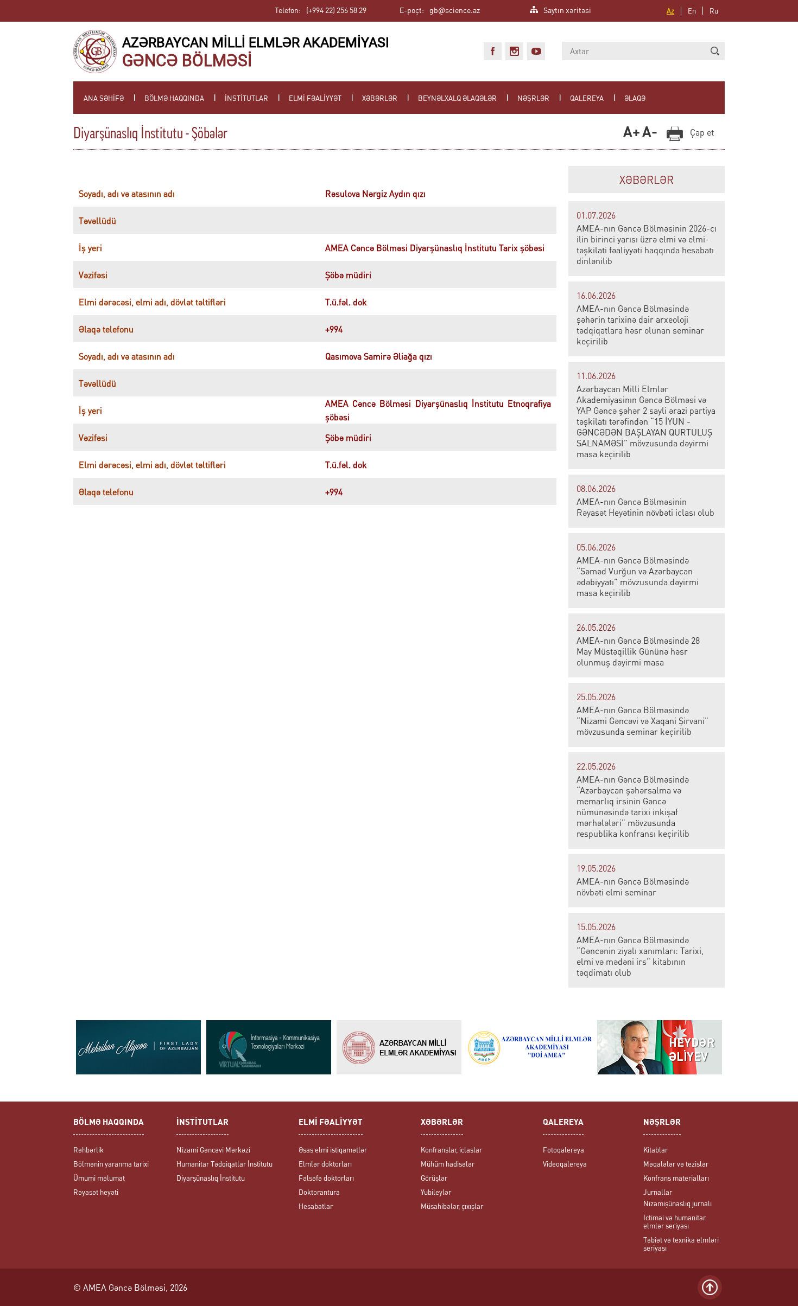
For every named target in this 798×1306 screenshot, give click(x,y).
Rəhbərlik (88, 1149)
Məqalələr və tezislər (675, 1164)
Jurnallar (657, 1192)
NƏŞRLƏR (533, 98)
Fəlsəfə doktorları (326, 1178)
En (692, 11)
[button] (715, 51)
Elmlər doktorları (325, 1164)
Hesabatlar (316, 1206)
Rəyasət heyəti (95, 1192)
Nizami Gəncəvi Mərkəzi (213, 1149)
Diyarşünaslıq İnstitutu (210, 1178)
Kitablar (655, 1149)
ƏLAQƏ (634, 98)
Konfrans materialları (676, 1178)
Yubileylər (436, 1192)
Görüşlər (434, 1178)
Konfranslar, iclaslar (451, 1149)
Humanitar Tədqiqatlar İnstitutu (224, 1164)
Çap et (702, 132)
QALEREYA (587, 98)
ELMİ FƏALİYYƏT (315, 98)
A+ (630, 133)
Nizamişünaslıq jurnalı (677, 1203)
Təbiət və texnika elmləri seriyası (681, 1243)
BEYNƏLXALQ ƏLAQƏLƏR (457, 98)
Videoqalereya (565, 1164)
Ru (714, 11)
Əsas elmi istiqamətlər (333, 1149)
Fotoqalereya (563, 1149)
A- (649, 133)
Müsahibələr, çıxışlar (452, 1206)
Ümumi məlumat (99, 1178)
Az (670, 11)
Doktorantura (319, 1192)
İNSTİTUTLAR (246, 98)
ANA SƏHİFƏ (104, 98)
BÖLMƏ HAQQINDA (174, 98)
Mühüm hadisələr (447, 1164)
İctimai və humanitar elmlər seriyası (674, 1221)
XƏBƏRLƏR (379, 98)
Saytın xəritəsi (567, 9)
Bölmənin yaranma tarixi (111, 1164)
